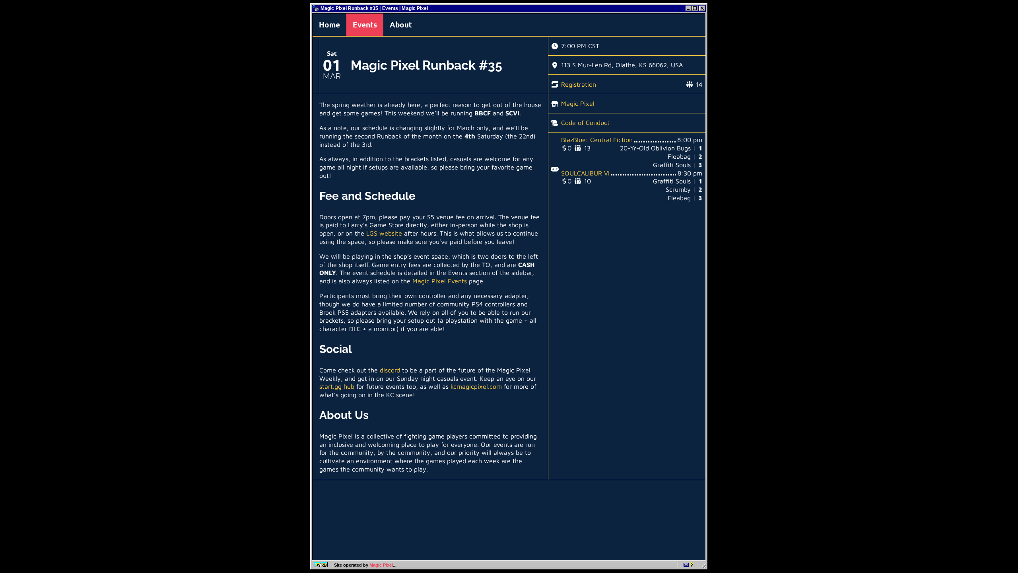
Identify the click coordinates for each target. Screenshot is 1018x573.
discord (390, 370)
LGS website (384, 233)
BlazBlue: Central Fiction (597, 139)
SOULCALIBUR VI (585, 173)
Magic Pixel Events (439, 281)
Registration (578, 84)
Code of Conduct (585, 122)
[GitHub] (688, 565)
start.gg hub (336, 386)
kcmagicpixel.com (476, 386)
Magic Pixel (577, 103)
